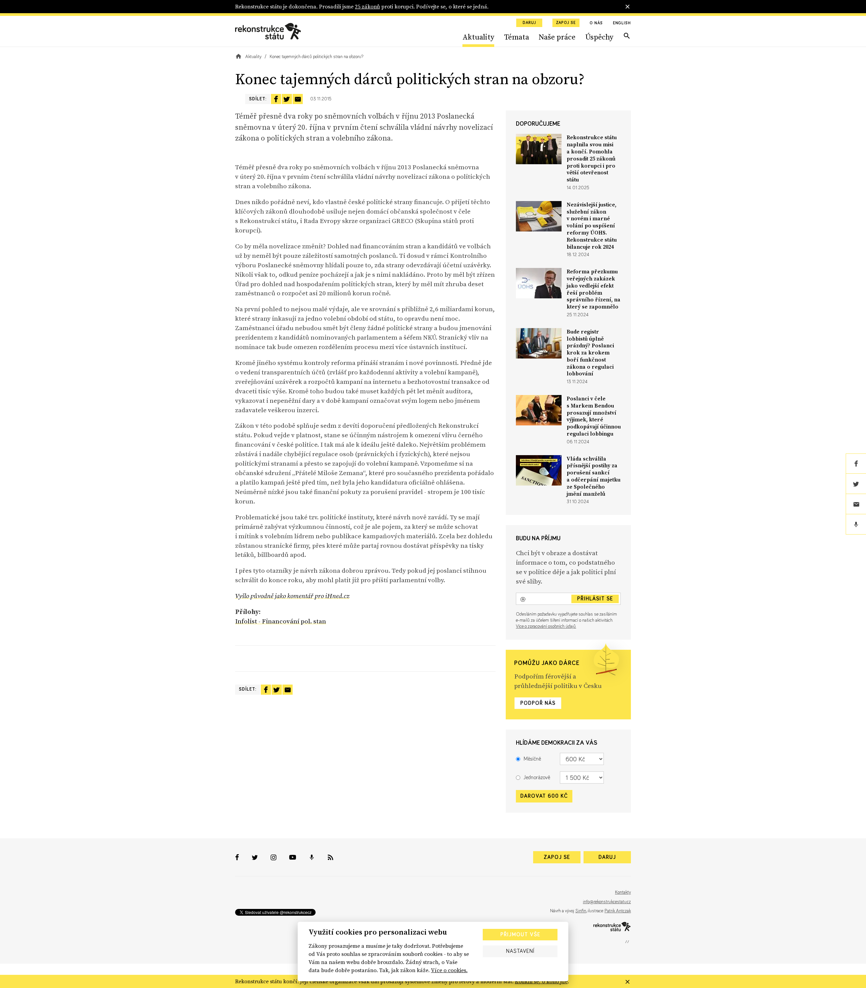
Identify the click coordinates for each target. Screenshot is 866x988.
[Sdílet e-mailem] (298, 99)
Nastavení (520, 951)
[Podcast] (856, 524)
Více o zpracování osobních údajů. (546, 626)
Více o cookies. (449, 970)
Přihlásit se (595, 598)
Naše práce (557, 37)
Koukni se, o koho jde (541, 981)
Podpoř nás (537, 703)
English (622, 23)
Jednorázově (537, 777)
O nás (596, 23)
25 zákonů (367, 6)
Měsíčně (532, 759)
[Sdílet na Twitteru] (287, 99)
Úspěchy (599, 37)
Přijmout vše (520, 934)
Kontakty (623, 892)
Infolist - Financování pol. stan (280, 621)
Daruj (529, 23)
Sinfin (580, 911)
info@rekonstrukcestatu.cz (607, 901)
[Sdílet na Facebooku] (276, 99)
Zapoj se (566, 23)
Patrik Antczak (618, 911)
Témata (516, 37)
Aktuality (478, 37)
